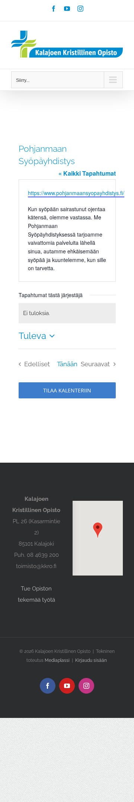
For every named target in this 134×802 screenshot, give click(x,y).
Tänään (67, 364)
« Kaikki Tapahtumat (87, 173)
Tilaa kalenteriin (67, 390)
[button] (98, 530)
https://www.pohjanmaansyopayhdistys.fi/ (76, 193)
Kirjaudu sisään (91, 660)
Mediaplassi (57, 660)
